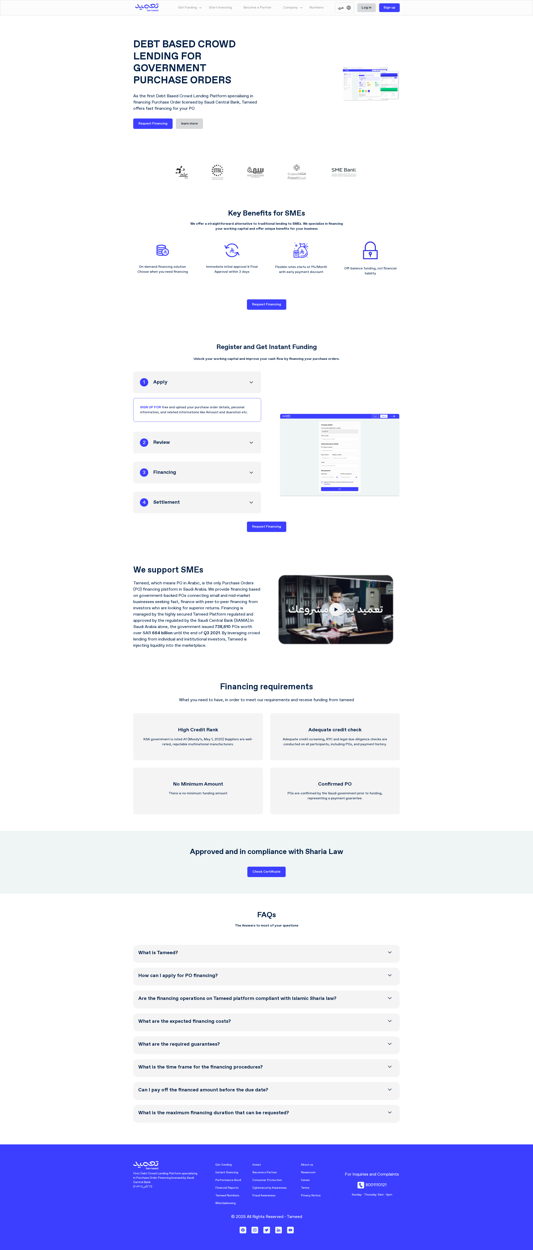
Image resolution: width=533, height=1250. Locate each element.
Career (305, 1180)
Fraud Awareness (263, 1195)
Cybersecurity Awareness (269, 1188)
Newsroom (308, 1172)
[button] (190, 7)
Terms (305, 1188)
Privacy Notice (311, 1195)
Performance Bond (228, 1180)
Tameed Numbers (227, 1195)
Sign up (389, 7)
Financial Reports (227, 1188)
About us (307, 1165)
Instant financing (226, 1172)
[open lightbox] (336, 609)
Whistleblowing (225, 1203)
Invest (256, 1165)
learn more (189, 123)
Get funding (223, 1165)
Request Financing (152, 123)
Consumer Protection (267, 1180)
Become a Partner (264, 1172)
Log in (366, 7)
